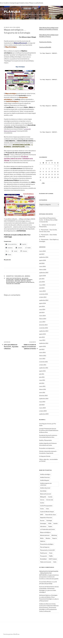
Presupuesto (43, 556)
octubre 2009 (43, 411)
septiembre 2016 (43, 257)
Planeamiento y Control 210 (47, 550)
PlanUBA (12, 11)
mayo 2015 (42, 285)
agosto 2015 (42, 275)
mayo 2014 (42, 309)
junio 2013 (42, 337)
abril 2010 (42, 404)
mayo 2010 (42, 401)
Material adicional (44, 535)
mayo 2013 (42, 340)
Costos (42, 508)
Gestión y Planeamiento (45, 440)
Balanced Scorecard (45, 494)
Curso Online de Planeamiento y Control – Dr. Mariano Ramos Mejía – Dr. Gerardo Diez (48, 219)
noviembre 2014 (43, 294)
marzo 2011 (42, 386)
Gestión (17, 281)
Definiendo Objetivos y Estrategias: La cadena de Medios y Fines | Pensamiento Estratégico (48, 597)
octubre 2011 (42, 364)
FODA (49, 523)
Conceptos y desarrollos (15, 276)
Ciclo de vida (49, 499)
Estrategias (43, 523)
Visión (54, 562)
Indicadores (43, 526)
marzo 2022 (42, 251)
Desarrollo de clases (50, 514)
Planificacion (43, 553)
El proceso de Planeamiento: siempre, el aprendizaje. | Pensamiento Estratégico (49, 588)
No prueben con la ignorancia (46, 448)
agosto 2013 (42, 334)
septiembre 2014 (43, 300)
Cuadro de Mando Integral (23, 279)
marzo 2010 (42, 408)
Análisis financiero (45, 477)
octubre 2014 (42, 297)
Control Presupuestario (46, 505)
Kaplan (23, 281)
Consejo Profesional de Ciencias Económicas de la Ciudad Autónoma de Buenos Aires (48, 430)
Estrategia (10, 281)
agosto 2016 (42, 260)
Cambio (50, 497)
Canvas (42, 499)
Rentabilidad (43, 559)
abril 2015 (41, 288)
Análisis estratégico (13, 278)
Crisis (47, 508)
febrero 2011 (42, 389)
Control (42, 502)
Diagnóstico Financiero (46, 517)
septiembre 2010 (43, 398)
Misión (42, 538)
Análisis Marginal (44, 480)
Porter (50, 553)
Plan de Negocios (44, 547)
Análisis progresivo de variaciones (46, 484)
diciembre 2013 (43, 325)
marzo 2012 (42, 352)
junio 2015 (42, 281)
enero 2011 (42, 392)
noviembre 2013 (43, 328)
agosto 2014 (42, 303)
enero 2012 (42, 358)
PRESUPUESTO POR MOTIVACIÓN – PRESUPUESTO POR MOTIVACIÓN (48, 573)
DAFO (41, 514)
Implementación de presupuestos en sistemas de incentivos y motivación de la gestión (49, 576)
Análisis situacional (45, 488)
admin (18, 27)
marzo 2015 (42, 291)
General (27, 276)
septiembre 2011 (43, 368)
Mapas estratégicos (45, 532)
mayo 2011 (42, 380)
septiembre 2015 (43, 272)
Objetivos (42, 541)
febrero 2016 (42, 269)
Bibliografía (43, 497)
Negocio (54, 538)
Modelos (48, 538)
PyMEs (51, 556)
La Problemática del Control (47, 529)
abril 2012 (41, 349)
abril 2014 (41, 312)
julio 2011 (41, 374)
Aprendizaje (43, 491)
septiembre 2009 (43, 414)
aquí (10, 237)
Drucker (42, 520)
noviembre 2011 (43, 361)
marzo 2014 (42, 315)
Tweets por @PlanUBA (45, 47)
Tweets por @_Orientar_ (45, 42)
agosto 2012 (42, 346)
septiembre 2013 (43, 331)
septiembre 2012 (43, 343)
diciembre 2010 (43, 395)
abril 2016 (41, 263)
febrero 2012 (42, 355)
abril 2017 (41, 254)
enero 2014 (42, 321)
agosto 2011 (42, 371)
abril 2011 (41, 383)
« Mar (43, 183)
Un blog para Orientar (44, 456)
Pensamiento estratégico (25, 282)
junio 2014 (42, 306)
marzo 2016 (42, 266)
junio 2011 (42, 377)
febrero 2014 (42, 318)
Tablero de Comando (13, 283)
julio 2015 (41, 278)
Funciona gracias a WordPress (11, 634)
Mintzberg (54, 535)
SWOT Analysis (53, 559)
